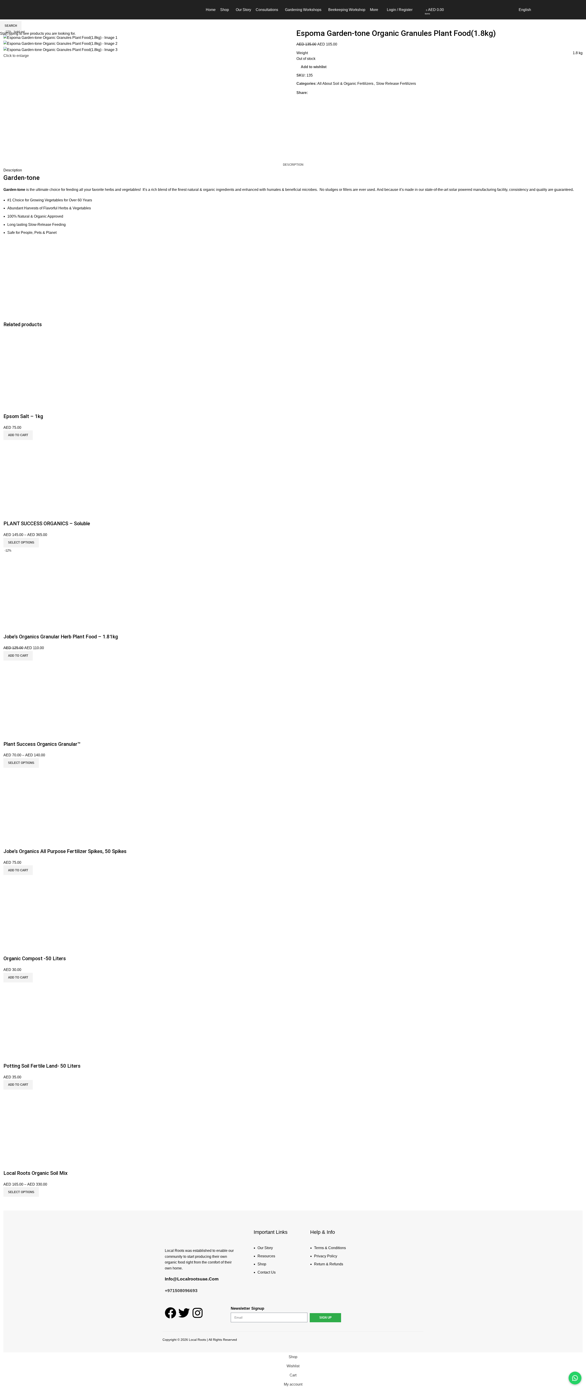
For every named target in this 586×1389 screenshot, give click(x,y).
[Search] (417, 9)
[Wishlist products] (421, 9)
